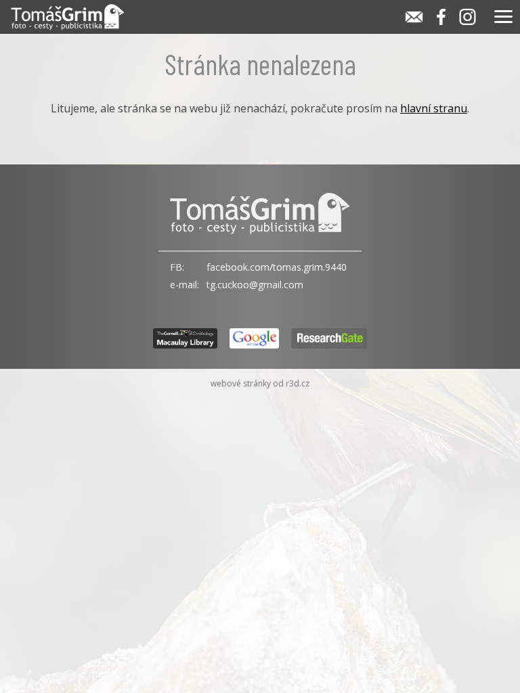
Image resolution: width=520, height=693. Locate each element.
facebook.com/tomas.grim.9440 (277, 267)
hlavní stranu (433, 108)
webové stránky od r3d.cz (260, 383)
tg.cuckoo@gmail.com (255, 284)
